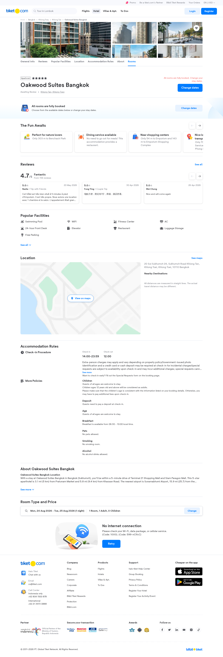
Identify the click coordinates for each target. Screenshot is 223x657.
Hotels (101, 574)
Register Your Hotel (138, 590)
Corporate (72, 585)
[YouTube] (184, 629)
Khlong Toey (44, 20)
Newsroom (72, 574)
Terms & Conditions (138, 585)
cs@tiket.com (35, 584)
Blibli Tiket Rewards (175, 2)
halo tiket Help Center (139, 569)
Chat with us (34, 574)
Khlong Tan (56, 20)
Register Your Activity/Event (142, 596)
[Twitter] (169, 629)
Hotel (22, 20)
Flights (101, 569)
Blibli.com (71, 607)
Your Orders (194, 2)
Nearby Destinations (155, 273)
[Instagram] (191, 629)
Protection (72, 601)
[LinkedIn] (176, 629)
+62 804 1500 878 (37, 596)
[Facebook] (162, 629)
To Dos (101, 585)
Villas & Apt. (104, 579)
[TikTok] (198, 629)
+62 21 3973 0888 (37, 604)
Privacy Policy (135, 579)
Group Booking (136, 574)
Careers (70, 579)
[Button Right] (199, 176)
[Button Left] (192, 176)
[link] (192, 11)
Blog (69, 569)
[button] (80, 298)
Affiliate (70, 590)
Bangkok (31, 20)
